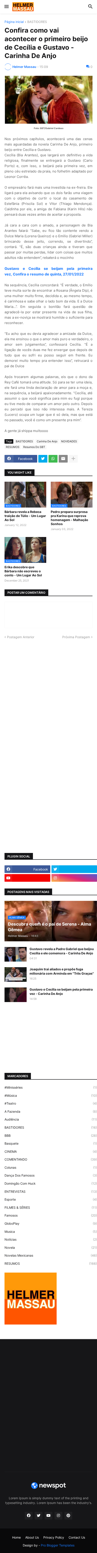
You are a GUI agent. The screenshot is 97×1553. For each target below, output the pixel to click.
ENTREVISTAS (51, 1191)
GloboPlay (51, 1223)
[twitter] (38, 1515)
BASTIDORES (37, 22)
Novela (51, 1247)
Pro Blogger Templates (57, 1545)
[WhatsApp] (53, 459)
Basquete (51, 1143)
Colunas (51, 1167)
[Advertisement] (48, 694)
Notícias (51, 1239)
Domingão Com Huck (51, 1183)
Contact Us (77, 1537)
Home (16, 1537)
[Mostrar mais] (73, 459)
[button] (6, 7)
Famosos (51, 1215)
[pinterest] (68, 1515)
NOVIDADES (69, 441)
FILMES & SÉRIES (51, 1207)
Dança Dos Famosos (51, 1175)
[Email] (63, 459)
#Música (51, 1095)
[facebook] (28, 1515)
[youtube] (27, 878)
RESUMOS (12, 447)
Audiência (51, 1119)
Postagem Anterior (20, 637)
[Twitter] (42, 459)
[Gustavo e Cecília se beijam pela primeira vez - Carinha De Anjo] (16, 994)
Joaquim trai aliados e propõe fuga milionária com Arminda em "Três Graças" (62, 971)
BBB (51, 1135)
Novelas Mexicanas (51, 1255)
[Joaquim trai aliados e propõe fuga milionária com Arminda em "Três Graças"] (16, 974)
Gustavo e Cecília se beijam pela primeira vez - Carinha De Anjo (61, 991)
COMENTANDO (51, 1159)
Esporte (51, 1199)
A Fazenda (51, 1111)
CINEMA (51, 1151)
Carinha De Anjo (47, 441)
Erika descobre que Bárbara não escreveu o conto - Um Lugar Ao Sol (23, 571)
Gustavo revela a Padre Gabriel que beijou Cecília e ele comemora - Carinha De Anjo (62, 951)
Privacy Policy (53, 1537)
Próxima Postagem (76, 637)
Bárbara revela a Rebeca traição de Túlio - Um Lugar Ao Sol (25, 516)
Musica (51, 1231)
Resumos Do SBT (34, 447)
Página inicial (14, 22)
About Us (32, 1537)
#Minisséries (51, 1087)
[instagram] (58, 1515)
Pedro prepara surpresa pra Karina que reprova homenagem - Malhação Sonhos (69, 518)
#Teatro (51, 1103)
